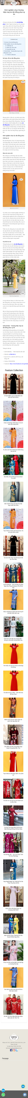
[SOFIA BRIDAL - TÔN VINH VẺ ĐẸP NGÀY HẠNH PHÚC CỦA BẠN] (14, 2)
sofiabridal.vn (12, 354)
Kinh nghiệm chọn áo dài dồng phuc (12, 44)
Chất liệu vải (9, 45)
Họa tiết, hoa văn (10, 49)
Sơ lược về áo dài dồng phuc (11, 42)
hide (16, 39)
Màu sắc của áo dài (10, 47)
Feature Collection (10, 54)
